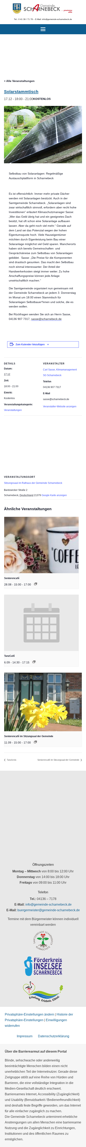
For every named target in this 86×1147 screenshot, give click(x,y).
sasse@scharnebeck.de (46, 319)
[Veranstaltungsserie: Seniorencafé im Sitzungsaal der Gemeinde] (35, 742)
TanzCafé (9, 656)
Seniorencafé (11, 578)
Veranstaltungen (13, 410)
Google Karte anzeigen (54, 495)
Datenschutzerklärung (53, 1036)
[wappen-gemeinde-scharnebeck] (17, 8)
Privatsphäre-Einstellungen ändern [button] (29, 1014)
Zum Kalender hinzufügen (30, 344)
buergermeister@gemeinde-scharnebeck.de (48, 910)
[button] (43, 29)
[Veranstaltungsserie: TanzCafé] (34, 662)
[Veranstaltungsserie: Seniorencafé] (35, 584)
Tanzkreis (11, 760)
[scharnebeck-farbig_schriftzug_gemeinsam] (48, 8)
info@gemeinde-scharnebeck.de (48, 904)
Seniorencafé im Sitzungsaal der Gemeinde (28, 736)
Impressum (24, 1036)
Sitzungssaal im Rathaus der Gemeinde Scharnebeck (33, 483)
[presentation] (41, 545)
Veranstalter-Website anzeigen (59, 406)
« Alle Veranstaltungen (19, 81)
